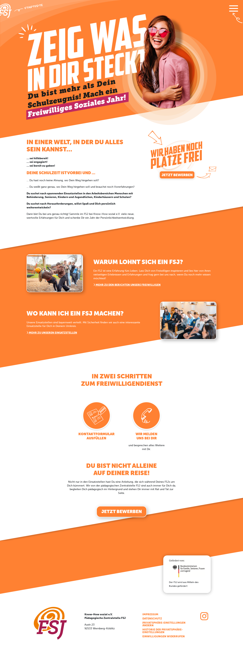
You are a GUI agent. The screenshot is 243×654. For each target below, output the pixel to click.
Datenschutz (152, 618)
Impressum (150, 614)
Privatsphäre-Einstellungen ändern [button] (163, 624)
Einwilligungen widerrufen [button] (163, 636)
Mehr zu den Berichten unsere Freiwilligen (128, 284)
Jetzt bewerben (121, 511)
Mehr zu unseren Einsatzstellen (52, 332)
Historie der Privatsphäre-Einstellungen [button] (162, 631)
